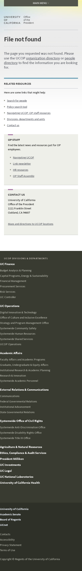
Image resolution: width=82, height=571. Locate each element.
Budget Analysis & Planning (15, 270)
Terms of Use (7, 550)
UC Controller (8, 297)
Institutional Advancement (15, 407)
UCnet (4, 525)
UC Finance (7, 264)
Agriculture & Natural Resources (21, 447)
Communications (10, 396)
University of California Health (20, 483)
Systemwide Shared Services (16, 339)
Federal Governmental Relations (18, 401)
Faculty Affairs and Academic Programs (22, 359)
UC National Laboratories (16, 477)
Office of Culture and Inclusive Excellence (23, 317)
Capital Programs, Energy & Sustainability (24, 276)
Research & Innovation (13, 375)
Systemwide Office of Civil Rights (21, 421)
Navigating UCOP (23, 157)
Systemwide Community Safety (18, 328)
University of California (14, 509)
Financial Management (13, 281)
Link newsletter (22, 163)
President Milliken (12, 459)
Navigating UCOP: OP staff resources (29, 113)
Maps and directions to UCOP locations (30, 224)
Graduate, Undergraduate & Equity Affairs (24, 365)
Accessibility (7, 539)
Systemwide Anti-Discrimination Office (22, 427)
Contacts (5, 534)
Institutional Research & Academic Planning (25, 370)
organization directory (43, 58)
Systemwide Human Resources (17, 333)
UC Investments (10, 465)
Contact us (13, 125)
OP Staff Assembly (23, 176)
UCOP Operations (10, 344)
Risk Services (7, 291)
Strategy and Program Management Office (24, 323)
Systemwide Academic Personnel (19, 381)
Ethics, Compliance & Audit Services (23, 453)
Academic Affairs (11, 353)
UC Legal (6, 471)
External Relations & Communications (24, 389)
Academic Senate (10, 514)
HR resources (20, 170)
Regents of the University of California (37, 559)
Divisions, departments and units (26, 119)
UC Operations (9, 306)
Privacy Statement (10, 545)
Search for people (17, 100)
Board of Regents (10, 519)
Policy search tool (17, 107)
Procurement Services (12, 286)
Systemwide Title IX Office (15, 438)
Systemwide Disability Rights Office (21, 432)
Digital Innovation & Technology (18, 312)
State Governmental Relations (17, 412)
